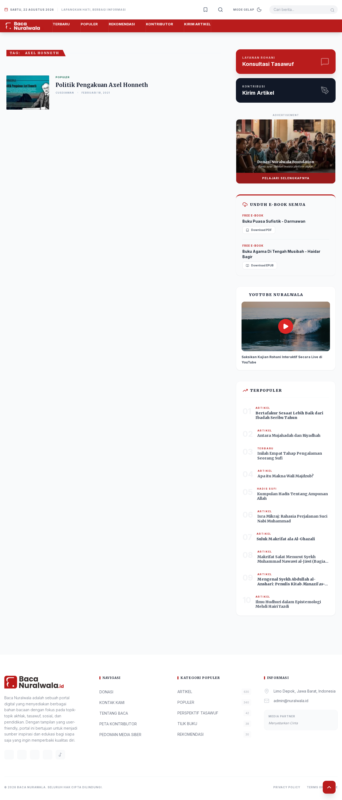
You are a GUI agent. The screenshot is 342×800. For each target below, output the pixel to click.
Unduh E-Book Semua (278, 204)
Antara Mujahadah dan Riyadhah (288, 435)
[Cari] (220, 9)
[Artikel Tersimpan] (205, 9)
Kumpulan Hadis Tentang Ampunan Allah (292, 496)
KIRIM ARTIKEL (197, 24)
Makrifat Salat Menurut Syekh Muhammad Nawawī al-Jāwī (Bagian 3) (292, 561)
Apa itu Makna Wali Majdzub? (286, 476)
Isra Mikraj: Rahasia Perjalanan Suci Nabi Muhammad (292, 518)
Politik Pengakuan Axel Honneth (102, 85)
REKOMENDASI (122, 24)
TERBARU (61, 24)
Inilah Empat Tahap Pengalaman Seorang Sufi (289, 456)
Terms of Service (322, 787)
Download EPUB (262, 265)
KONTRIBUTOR (159, 24)
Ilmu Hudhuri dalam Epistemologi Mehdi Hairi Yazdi (288, 604)
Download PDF (261, 229)
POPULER (89, 24)
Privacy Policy (286, 787)
